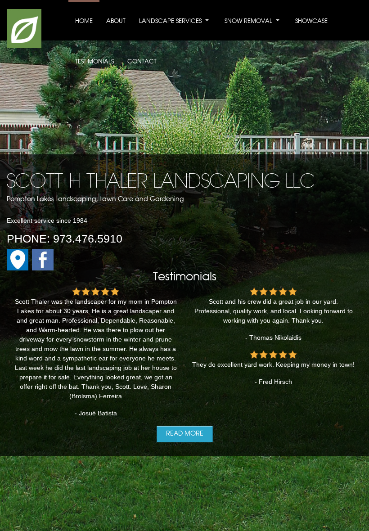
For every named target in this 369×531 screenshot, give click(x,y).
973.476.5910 (87, 238)
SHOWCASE (311, 21)
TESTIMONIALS (94, 62)
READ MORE (184, 434)
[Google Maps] (17, 268)
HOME (84, 21)
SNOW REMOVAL (248, 21)
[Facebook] (43, 268)
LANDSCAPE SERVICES (170, 21)
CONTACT (142, 62)
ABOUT (116, 21)
